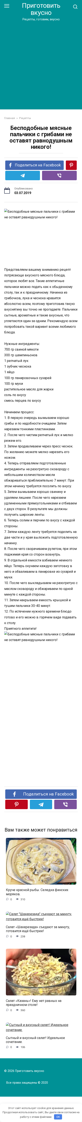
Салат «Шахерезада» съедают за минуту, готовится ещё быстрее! (38, 929)
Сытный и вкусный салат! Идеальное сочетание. (35, 1040)
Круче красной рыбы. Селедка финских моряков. (37, 892)
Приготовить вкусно (41, 9)
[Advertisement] (41, 64)
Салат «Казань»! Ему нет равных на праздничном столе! (33, 1003)
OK (58, 1116)
